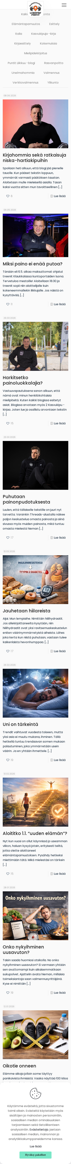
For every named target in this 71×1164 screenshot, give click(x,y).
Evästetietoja (38, 1129)
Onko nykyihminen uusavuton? (23, 949)
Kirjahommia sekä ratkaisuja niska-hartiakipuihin (34, 157)
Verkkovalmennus (25, 82)
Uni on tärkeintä (20, 724)
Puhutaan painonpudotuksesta (26, 499)
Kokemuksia (48, 43)
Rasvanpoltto (53, 63)
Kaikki (25, 14)
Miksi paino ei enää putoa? (32, 264)
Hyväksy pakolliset (35, 1155)
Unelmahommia (22, 73)
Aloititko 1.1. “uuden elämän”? (35, 833)
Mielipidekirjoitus (35, 53)
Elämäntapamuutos (26, 24)
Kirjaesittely (22, 43)
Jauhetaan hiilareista (26, 611)
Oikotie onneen (19, 1066)
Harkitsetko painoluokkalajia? (23, 380)
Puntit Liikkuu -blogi (21, 63)
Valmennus (52, 73)
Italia (18, 34)
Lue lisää (60, 196)
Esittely (54, 24)
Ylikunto (53, 82)
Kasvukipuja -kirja (43, 34)
